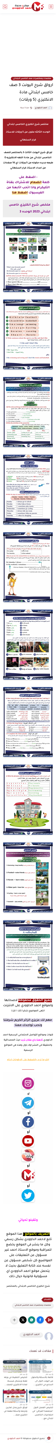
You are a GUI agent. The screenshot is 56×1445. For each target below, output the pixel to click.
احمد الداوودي (41, 108)
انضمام (35, 182)
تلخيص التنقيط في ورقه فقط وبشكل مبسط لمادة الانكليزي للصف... (15, 1381)
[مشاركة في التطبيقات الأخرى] (14, 1319)
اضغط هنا (20, 193)
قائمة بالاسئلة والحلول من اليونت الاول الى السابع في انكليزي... (42, 1381)
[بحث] (5, 6)
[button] (40, 1319)
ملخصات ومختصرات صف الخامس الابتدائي (32, 79)
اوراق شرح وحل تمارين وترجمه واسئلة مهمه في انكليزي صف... (15, 1411)
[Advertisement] (28, 47)
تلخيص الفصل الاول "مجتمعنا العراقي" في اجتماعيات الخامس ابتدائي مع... (42, 1413)
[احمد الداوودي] (28, 6)
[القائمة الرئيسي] (51, 6)
